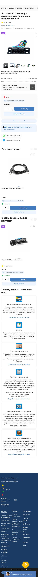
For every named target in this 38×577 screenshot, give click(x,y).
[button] (36, 65)
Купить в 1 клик (19, 114)
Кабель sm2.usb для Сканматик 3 (13, 188)
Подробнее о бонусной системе (19, 454)
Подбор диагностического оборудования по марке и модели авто (17, 523)
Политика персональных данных (5, 500)
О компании (26, 537)
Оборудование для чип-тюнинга (5, 529)
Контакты (15, 514)
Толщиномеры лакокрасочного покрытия (6, 540)
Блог (24, 532)
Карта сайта (15, 499)
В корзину (24, 109)
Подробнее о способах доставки (19, 364)
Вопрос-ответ (16, 516)
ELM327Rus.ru (10, 25)
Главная (3, 8)
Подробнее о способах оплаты (19, 317)
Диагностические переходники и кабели (21, 8)
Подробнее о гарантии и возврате (19, 399)
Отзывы (25, 542)
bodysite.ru (5, 506)
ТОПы (24, 545)
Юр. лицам (26, 534)
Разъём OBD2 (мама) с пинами (12, 260)
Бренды (14, 541)
